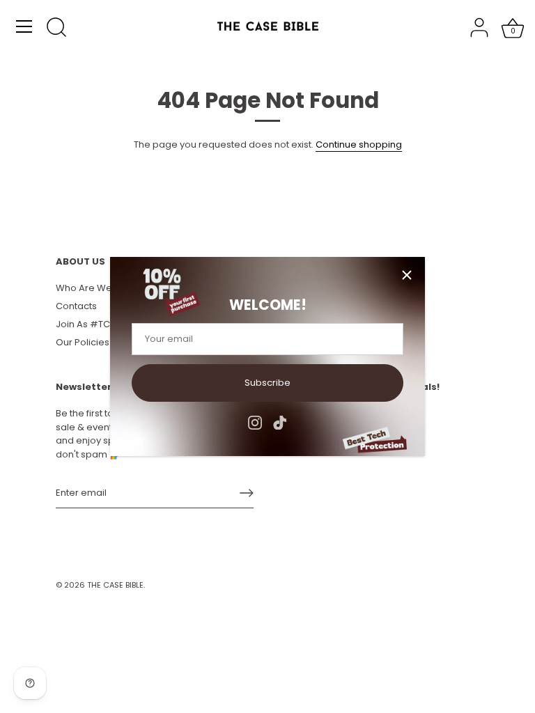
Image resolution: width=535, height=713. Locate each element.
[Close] (406, 275)
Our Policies (82, 342)
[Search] (56, 28)
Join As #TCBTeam (99, 324)
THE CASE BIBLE (115, 584)
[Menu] (24, 26)
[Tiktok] (280, 422)
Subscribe (267, 382)
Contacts (76, 306)
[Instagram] (255, 422)
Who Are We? (87, 288)
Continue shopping (359, 144)
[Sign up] (247, 493)
